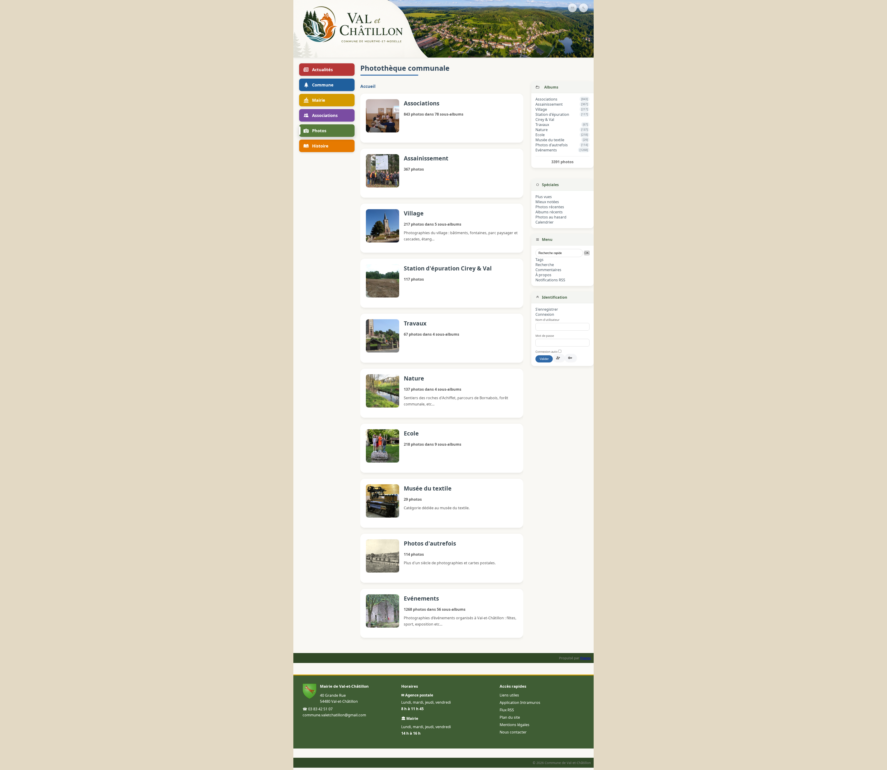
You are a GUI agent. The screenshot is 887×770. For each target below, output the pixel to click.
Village (541, 109)
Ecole (540, 134)
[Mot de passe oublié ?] (571, 358)
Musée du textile (549, 139)
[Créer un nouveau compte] (559, 358)
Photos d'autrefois (551, 144)
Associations (546, 99)
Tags (539, 259)
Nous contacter (513, 732)
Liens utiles (509, 695)
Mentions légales (514, 724)
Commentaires (548, 269)
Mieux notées (547, 201)
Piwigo (585, 658)
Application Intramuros (520, 702)
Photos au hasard (550, 217)
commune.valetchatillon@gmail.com (334, 715)
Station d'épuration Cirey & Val (552, 117)
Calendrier (544, 222)
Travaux (542, 124)
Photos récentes (549, 206)
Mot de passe (544, 336)
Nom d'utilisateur (547, 320)
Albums (551, 87)
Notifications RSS (550, 279)
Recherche (544, 264)
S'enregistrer (546, 309)
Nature (541, 129)
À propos (543, 274)
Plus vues (543, 196)
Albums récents (549, 212)
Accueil (368, 86)
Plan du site (510, 717)
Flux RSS (507, 709)
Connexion (544, 314)
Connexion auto (546, 352)
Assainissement (549, 104)
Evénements (546, 150)
